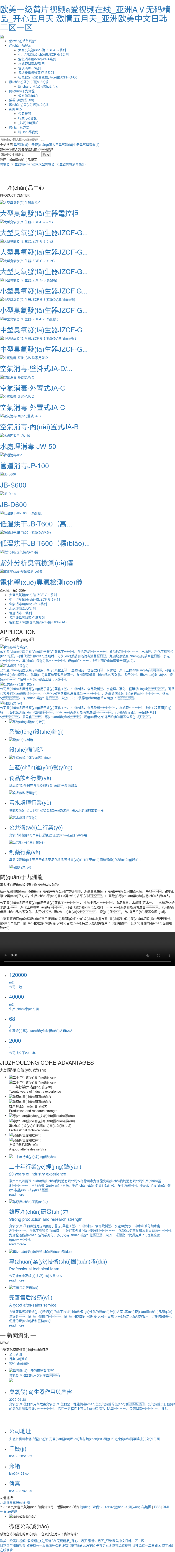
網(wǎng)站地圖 (140, 1506)
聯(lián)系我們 (28, 131)
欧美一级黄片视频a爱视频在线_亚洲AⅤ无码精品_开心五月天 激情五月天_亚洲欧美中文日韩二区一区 (85, 18)
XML (166, 1506)
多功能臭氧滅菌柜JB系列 (36, 72)
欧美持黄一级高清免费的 (44, 1545)
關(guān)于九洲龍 (22, 90)
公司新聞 (24, 113)
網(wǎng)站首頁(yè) (23, 40)
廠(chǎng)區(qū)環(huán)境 (29, 81)
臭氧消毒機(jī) (89, 144)
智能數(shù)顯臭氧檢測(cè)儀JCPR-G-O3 (47, 77)
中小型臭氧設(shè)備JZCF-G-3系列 (43, 54)
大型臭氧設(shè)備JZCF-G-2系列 (42, 50)
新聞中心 (15, 109)
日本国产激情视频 (13, 1545)
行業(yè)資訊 (27, 118)
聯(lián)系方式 (19, 127)
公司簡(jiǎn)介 (28, 95)
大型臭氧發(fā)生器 (66, 144)
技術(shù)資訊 (28, 122)
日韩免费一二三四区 (146, 1545)
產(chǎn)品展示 (20, 45)
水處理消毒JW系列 (31, 63)
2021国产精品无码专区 (78, 1545)
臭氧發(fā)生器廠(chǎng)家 (33, 144)
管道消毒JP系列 (29, 68)
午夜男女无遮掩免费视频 (113, 1545)
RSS (157, 1506)
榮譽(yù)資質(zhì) (21, 100)
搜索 (46, 154)
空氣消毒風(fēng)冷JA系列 (37, 59)
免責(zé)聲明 (9, 1511)
